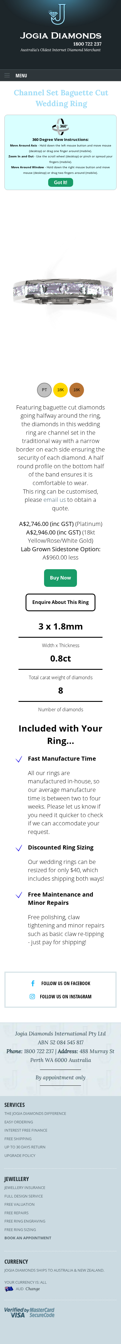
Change (33, 1288)
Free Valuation (19, 1204)
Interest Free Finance (25, 1130)
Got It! (60, 182)
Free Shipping (17, 1138)
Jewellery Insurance (24, 1187)
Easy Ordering (18, 1122)
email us (54, 500)
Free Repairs (16, 1212)
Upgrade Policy (19, 1155)
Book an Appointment (27, 1237)
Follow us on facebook (65, 983)
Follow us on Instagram (66, 996)
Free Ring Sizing (20, 1229)
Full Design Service (23, 1196)
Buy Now (60, 577)
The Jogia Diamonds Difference (35, 1113)
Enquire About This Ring (60, 602)
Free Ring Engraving (24, 1221)
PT (44, 390)
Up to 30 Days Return (25, 1147)
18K (60, 390)
